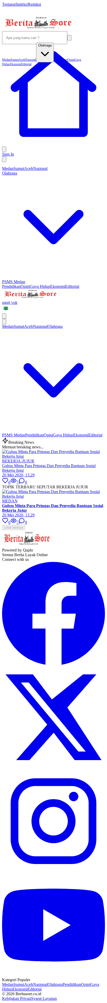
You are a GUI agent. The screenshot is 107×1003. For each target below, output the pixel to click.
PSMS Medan (13, 282)
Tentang (8, 4)
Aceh (28, 168)
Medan (8, 168)
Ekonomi (57, 286)
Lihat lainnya (13, 527)
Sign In (8, 154)
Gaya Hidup (40, 286)
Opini (25, 286)
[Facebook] (53, 663)
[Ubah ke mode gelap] (4, 159)
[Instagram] (53, 871)
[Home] (53, 144)
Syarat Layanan (44, 998)
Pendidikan (11, 286)
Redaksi (34, 4)
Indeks (21, 4)
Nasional (40, 168)
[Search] (69, 38)
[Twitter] (53, 767)
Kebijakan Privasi (16, 998)
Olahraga (55, 984)
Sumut (19, 168)
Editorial (72, 286)
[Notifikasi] (4, 149)
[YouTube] (53, 975)
